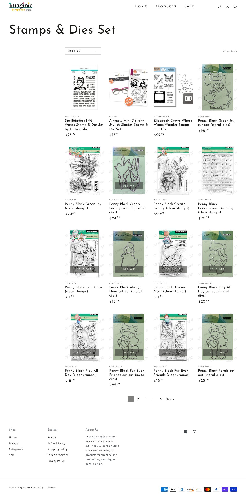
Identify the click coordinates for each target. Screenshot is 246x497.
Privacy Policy (56, 461)
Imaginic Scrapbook (27, 487)
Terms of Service (58, 455)
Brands (13, 443)
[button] (219, 7)
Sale (11, 455)
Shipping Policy (57, 449)
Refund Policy (56, 443)
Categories (16, 449)
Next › (170, 399)
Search (51, 437)
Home (13, 437)
